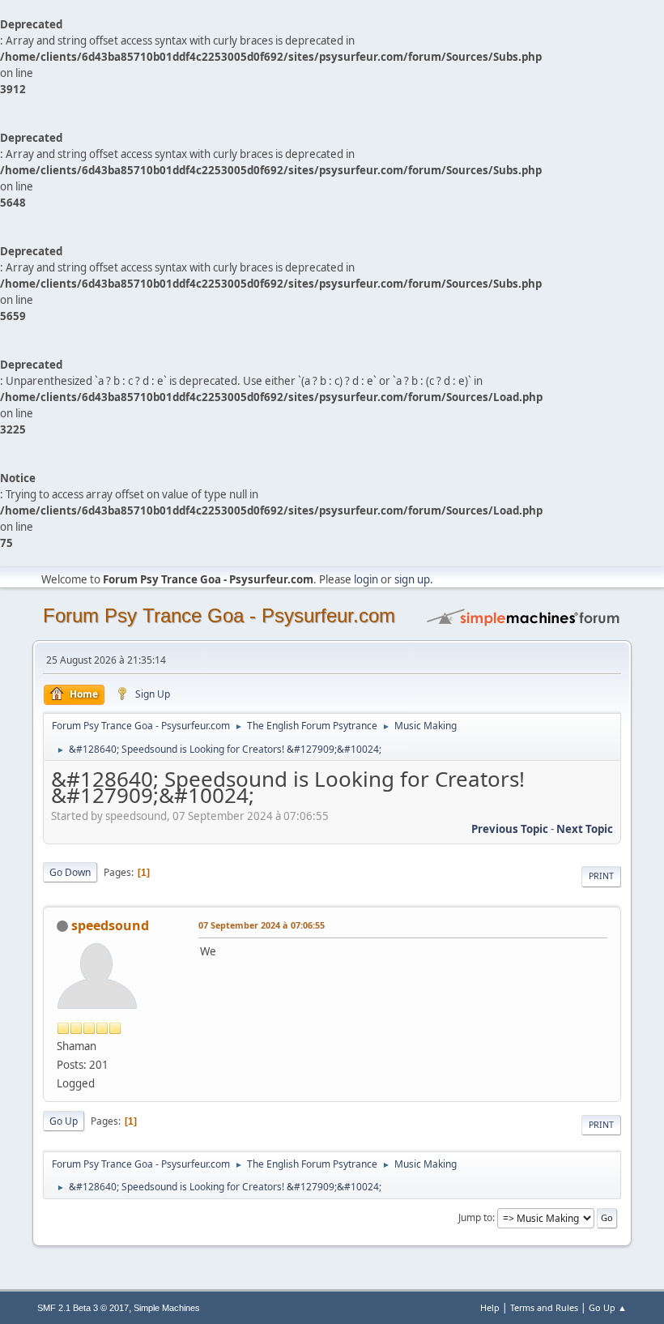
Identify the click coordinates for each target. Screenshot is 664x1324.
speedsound (110, 925)
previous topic (509, 829)
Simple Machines (167, 1308)
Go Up (63, 1121)
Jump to (475, 1217)
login (366, 579)
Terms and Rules (544, 1307)
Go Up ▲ (608, 1307)
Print (601, 876)
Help (490, 1307)
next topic (584, 829)
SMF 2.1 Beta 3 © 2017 (83, 1308)
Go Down (70, 872)
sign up (412, 579)
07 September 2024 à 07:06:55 (261, 925)
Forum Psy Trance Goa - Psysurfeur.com (219, 615)
